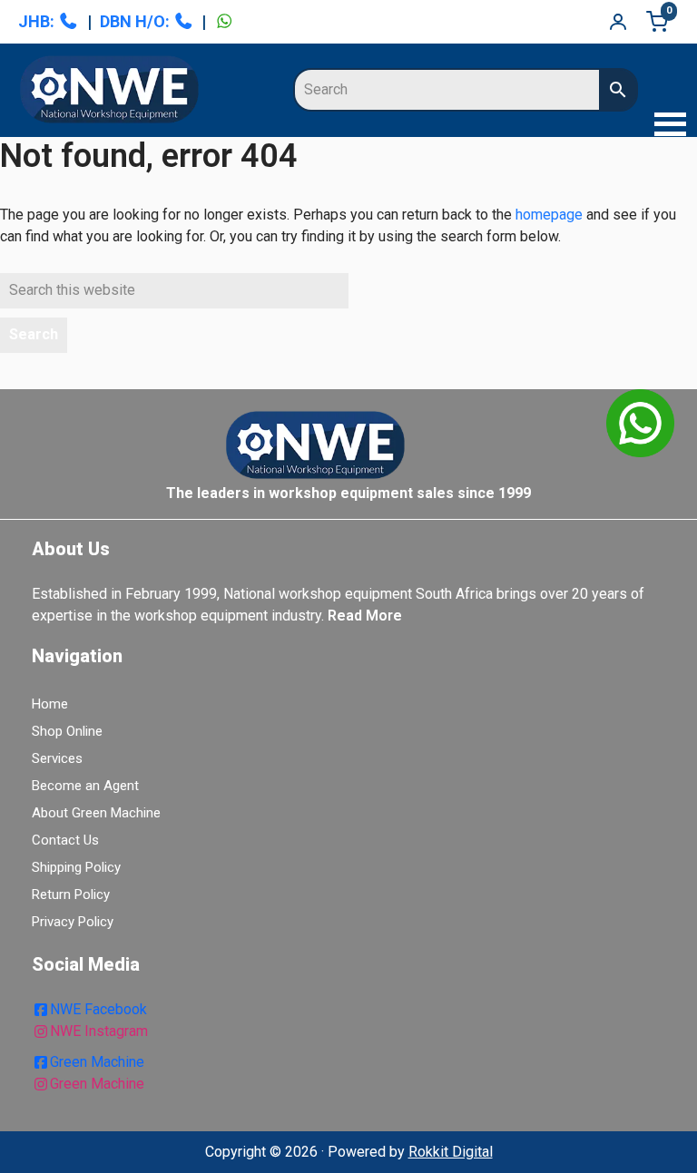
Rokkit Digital (450, 1151)
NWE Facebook (98, 1009)
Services (57, 758)
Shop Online (67, 731)
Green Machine (97, 1061)
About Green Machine (96, 813)
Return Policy (71, 894)
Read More (365, 615)
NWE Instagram (99, 1031)
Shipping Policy (76, 867)
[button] (665, 126)
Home (50, 704)
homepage (549, 214)
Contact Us (65, 840)
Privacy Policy (72, 922)
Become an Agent (85, 785)
